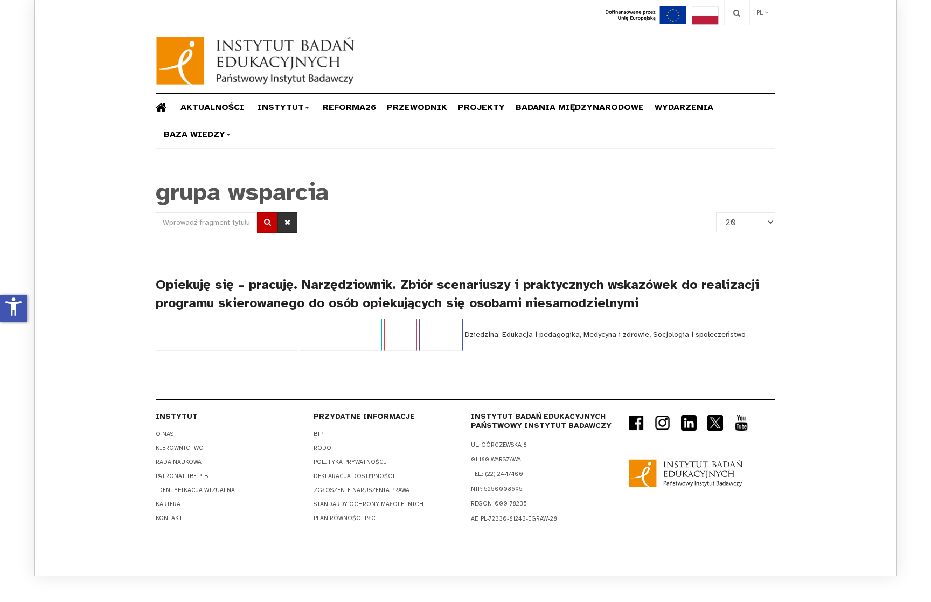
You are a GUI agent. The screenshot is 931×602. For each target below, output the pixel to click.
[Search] (736, 12)
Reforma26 (349, 107)
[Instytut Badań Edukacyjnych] (255, 60)
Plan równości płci (346, 518)
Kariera (168, 504)
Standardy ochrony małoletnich (368, 504)
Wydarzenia (684, 107)
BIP (318, 434)
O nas (164, 434)
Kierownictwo (180, 448)
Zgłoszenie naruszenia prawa (361, 490)
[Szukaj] (267, 222)
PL (760, 12)
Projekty (481, 107)
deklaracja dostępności (354, 476)
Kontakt (169, 518)
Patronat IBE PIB (182, 476)
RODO (322, 448)
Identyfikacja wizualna (195, 490)
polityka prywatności (350, 462)
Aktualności (212, 107)
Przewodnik (417, 107)
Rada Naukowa (179, 462)
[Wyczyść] (287, 222)
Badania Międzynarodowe (580, 107)
